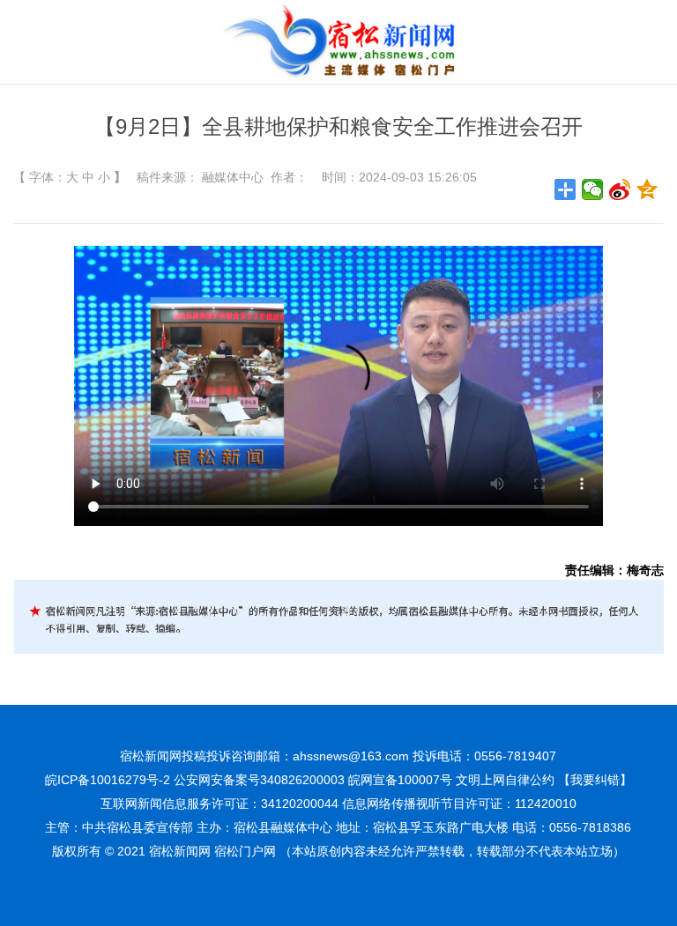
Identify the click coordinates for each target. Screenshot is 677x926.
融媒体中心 (233, 177)
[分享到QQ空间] (647, 189)
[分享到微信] (593, 189)
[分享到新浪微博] (620, 189)
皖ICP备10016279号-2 (107, 780)
